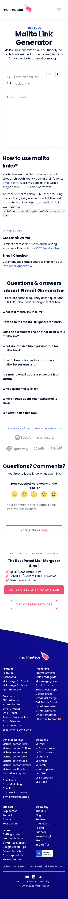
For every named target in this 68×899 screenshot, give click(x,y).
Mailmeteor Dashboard (17, 769)
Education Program (14, 773)
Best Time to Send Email (17, 730)
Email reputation (13, 855)
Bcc (59, 74)
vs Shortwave (44, 752)
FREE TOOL (34, 27)
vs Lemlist (42, 765)
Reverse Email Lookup (16, 717)
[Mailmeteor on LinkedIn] (34, 877)
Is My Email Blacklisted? (17, 797)
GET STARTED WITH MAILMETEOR (34, 590)
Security (44, 881)
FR (42, 844)
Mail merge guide (46, 681)
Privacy (31, 881)
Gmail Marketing (46, 710)
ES (37, 844)
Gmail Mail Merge (46, 698)
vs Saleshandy (44, 777)
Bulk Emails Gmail (46, 702)
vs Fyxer (40, 744)
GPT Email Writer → (49, 248)
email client (10, 183)
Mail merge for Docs (15, 685)
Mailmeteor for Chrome (17, 765)
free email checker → (17, 266)
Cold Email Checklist (15, 792)
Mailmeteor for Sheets (16, 752)
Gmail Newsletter (46, 706)
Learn (6, 830)
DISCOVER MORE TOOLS (34, 604)
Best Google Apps (46, 689)
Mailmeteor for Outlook (17, 748)
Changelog (42, 823)
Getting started (12, 834)
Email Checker (11, 708)
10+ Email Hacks (12, 859)
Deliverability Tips (13, 851)
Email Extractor (12, 721)
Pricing (40, 828)
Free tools (9, 696)
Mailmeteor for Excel (15, 761)
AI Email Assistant (13, 689)
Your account (11, 823)
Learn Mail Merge (13, 838)
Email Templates (46, 715)
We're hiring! (43, 836)
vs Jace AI (42, 756)
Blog (38, 815)
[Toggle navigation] (59, 9)
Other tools (12, 230)
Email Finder (10, 713)
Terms (20, 881)
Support (8, 807)
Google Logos (44, 694)
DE (48, 844)
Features (8, 673)
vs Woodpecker (45, 769)
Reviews (40, 819)
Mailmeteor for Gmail (16, 744)
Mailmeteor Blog (45, 673)
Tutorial (7, 815)
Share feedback (34, 530)
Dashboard (9, 677)
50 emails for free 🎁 (48, 719)
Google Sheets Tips (14, 847)
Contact (8, 819)
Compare (42, 740)
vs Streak (41, 782)
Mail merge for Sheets (16, 681)
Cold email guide (46, 677)
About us (41, 811)
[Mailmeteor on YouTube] (27, 877)
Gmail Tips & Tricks (14, 842)
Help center (10, 811)
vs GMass (41, 761)
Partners (41, 832)
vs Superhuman (45, 748)
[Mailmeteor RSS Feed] (40, 877)
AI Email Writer (11, 700)
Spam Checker (12, 704)
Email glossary (44, 685)
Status (40, 840)
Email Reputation (13, 725)
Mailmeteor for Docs (15, 756)
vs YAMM (41, 773)
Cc (50, 74)
